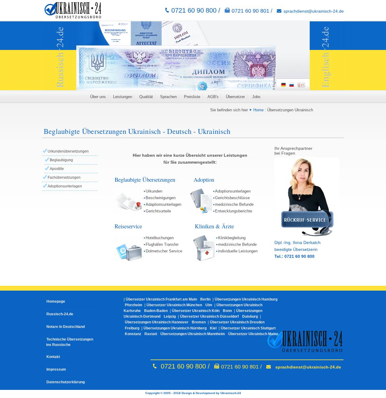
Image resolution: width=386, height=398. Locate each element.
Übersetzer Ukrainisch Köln (196, 311)
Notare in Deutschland (65, 327)
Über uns (98, 96)
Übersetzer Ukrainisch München (174, 305)
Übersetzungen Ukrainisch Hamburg (246, 299)
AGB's (213, 96)
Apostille (57, 169)
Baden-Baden (156, 311)
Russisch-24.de (59, 314)
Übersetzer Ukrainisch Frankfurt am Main (161, 299)
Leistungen (122, 96)
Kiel (213, 328)
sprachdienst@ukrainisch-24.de (313, 11)
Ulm (208, 305)
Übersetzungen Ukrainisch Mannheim (192, 334)
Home (258, 110)
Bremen (199, 322)
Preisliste (192, 96)
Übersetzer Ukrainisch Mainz (253, 334)
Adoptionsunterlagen (65, 186)
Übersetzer (235, 96)
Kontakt (53, 357)
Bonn (227, 311)
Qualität (146, 96)
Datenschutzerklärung (65, 382)
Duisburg (250, 316)
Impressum (56, 369)
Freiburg (132, 328)
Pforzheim (133, 305)
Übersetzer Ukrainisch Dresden (237, 322)
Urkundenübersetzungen (68, 151)
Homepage (55, 301)
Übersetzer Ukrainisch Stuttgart (248, 328)
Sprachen (168, 96)
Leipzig (170, 316)
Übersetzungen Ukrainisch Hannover (156, 322)
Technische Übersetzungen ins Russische (69, 342)
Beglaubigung (61, 160)
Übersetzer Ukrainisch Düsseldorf (209, 316)
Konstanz (133, 334)
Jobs (256, 96)
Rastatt (150, 334)
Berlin (205, 299)
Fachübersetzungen (64, 177)
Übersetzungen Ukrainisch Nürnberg (175, 328)
